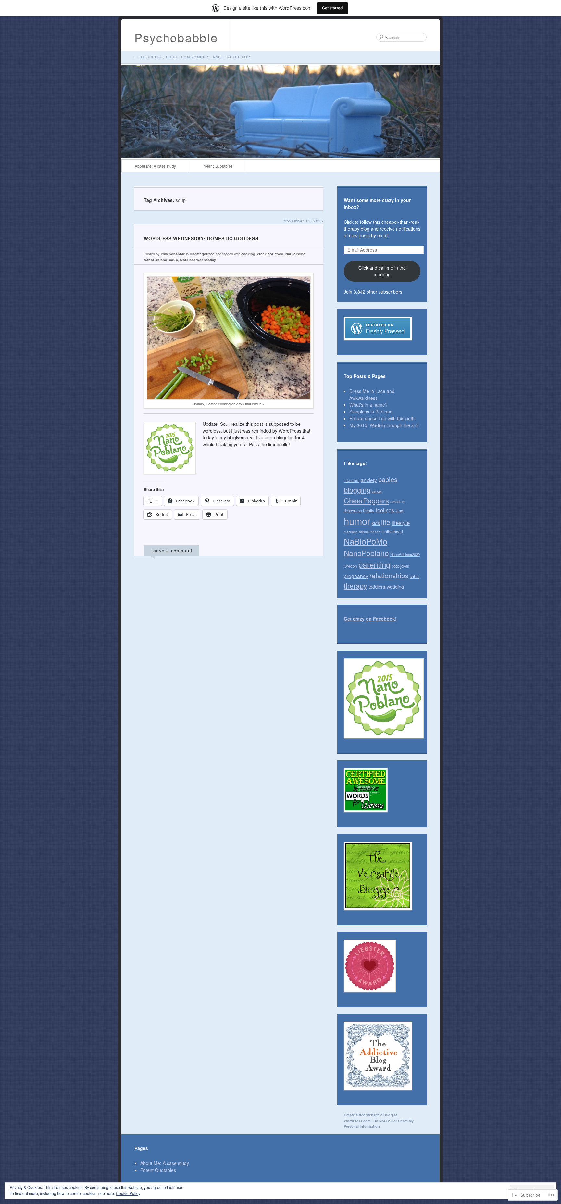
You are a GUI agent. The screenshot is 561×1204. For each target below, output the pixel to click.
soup (173, 259)
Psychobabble (176, 37)
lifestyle (401, 522)
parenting (374, 564)
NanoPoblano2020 (405, 554)
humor (357, 520)
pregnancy (356, 575)
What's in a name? (368, 404)
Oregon (350, 566)
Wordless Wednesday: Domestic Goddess (201, 238)
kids (376, 522)
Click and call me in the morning (382, 271)
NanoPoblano (155, 259)
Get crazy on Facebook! (370, 618)
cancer (377, 491)
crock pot (265, 253)
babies (387, 479)
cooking (248, 253)
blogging (357, 490)
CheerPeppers (366, 500)
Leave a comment (171, 550)
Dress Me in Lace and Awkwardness (371, 394)
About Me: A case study (155, 166)
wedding (395, 586)
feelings (385, 510)
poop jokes (400, 566)
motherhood (392, 531)
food (279, 253)
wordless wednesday (198, 259)
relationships (388, 575)
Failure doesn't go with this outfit (382, 418)
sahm (414, 576)
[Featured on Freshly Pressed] (378, 345)
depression (353, 510)
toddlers (376, 586)
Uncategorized (202, 253)
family (368, 510)
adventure (351, 480)
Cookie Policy (128, 1193)
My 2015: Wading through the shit (383, 425)
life (385, 522)
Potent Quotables (217, 166)
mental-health (369, 531)
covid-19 (397, 502)
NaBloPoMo (295, 253)
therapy (355, 585)
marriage (351, 531)
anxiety (369, 479)
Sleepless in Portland (371, 411)
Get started (332, 8)
